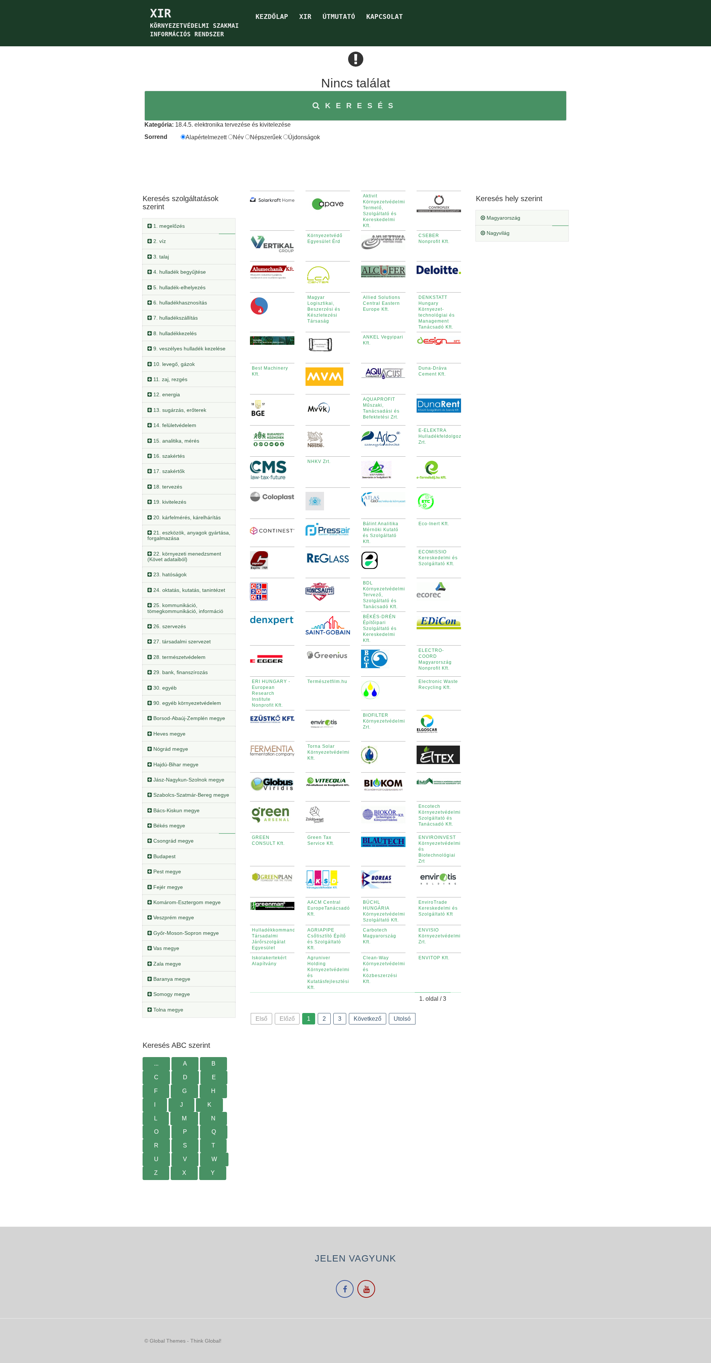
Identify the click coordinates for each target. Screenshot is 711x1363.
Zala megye (166, 964)
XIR (305, 16)
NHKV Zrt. (319, 461)
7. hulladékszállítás (175, 318)
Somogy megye (171, 994)
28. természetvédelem (179, 657)
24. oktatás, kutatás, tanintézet (188, 590)
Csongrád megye (173, 841)
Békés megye (168, 826)
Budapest (164, 856)
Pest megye (166, 871)
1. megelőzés (168, 226)
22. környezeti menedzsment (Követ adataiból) (184, 556)
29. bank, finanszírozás (180, 672)
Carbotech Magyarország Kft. (379, 935)
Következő (367, 1019)
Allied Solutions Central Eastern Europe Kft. (381, 303)
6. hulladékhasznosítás (179, 303)
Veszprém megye (173, 917)
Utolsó (402, 1019)
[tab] (188, 226)
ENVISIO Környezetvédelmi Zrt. (439, 935)
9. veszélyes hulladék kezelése (189, 348)
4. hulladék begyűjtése (179, 272)
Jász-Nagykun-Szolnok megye (188, 780)
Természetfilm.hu (327, 681)
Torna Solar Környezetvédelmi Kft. (328, 752)
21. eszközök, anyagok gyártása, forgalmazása (188, 535)
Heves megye (169, 734)
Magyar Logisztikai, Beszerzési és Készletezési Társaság (323, 309)
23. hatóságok (169, 574)
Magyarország (502, 218)
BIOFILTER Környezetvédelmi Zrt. (384, 721)
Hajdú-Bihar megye (175, 764)
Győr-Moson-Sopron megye (185, 933)
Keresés (361, 105)
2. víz (159, 241)
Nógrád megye (170, 749)
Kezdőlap (272, 16)
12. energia (166, 394)
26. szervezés (169, 626)
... (156, 1063)
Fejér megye (167, 887)
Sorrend (155, 137)
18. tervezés (167, 487)
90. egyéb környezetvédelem (186, 703)
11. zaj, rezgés (169, 379)
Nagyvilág (497, 233)
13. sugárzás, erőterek (179, 410)
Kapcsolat (384, 16)
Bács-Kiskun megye (176, 810)
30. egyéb (164, 688)
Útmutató (339, 16)
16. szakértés (168, 456)
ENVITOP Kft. (434, 957)
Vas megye (165, 948)
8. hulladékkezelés (174, 333)
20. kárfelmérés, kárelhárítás (186, 517)
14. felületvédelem (174, 425)
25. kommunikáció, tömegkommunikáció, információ (185, 608)
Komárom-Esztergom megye (186, 902)
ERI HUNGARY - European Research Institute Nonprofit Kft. (271, 693)
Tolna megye (167, 1010)
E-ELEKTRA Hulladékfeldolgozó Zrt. (441, 436)
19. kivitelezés (169, 502)
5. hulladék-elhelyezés (179, 287)
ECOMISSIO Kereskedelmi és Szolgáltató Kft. (438, 557)
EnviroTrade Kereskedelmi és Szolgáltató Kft (438, 908)
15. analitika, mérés (175, 441)
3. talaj (160, 257)
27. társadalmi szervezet (181, 641)
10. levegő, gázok (173, 364)
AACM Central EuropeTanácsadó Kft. (328, 908)
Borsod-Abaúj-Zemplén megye (188, 718)
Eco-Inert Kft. (433, 523)
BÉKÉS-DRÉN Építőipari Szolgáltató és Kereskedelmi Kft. (380, 628)
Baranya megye (171, 979)
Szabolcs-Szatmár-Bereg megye (190, 795)
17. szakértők (168, 471)
